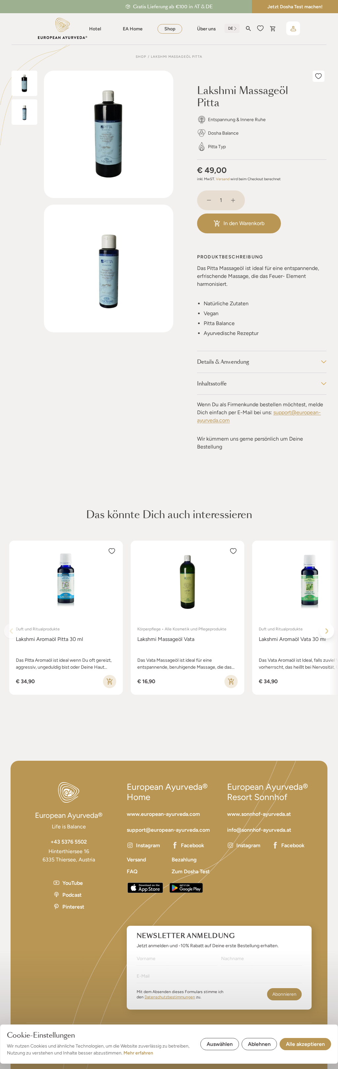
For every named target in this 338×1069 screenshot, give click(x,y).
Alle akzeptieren (305, 1044)
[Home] (62, 28)
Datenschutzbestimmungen (170, 997)
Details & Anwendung (223, 362)
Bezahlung (184, 859)
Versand (222, 179)
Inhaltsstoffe (212, 383)
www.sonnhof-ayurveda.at (259, 814)
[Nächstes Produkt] (327, 631)
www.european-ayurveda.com (163, 814)
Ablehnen (259, 1044)
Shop (169, 29)
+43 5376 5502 (69, 842)
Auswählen (220, 1044)
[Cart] (272, 28)
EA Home (133, 29)
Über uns (206, 29)
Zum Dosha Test (191, 871)
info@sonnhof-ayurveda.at (259, 830)
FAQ (132, 871)
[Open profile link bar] (293, 28)
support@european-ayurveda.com (168, 830)
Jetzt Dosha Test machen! (294, 7)
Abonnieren (284, 994)
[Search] (248, 28)
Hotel (95, 29)
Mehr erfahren (138, 1053)
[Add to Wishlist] (318, 76)
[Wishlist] (260, 28)
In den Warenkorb (243, 223)
